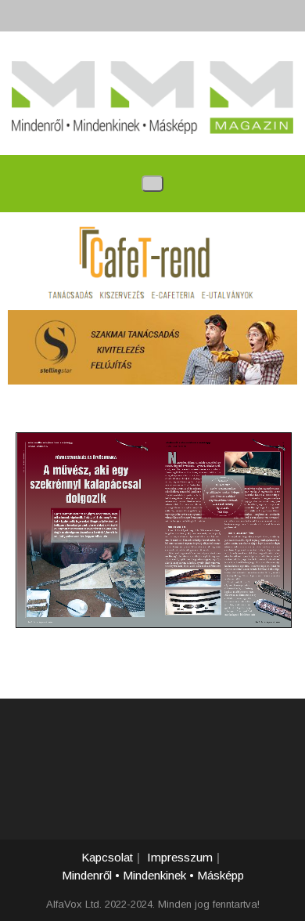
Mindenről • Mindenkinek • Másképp (153, 875)
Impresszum (180, 857)
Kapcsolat (107, 857)
